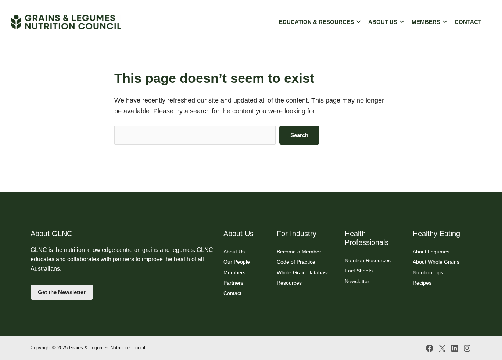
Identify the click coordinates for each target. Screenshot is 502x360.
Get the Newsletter (62, 292)
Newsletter (357, 281)
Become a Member (299, 251)
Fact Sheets (359, 271)
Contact (468, 22)
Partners (233, 283)
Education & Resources (316, 22)
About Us (382, 22)
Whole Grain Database (303, 272)
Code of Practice (296, 262)
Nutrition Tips (428, 272)
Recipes (422, 283)
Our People (236, 262)
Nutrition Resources (368, 260)
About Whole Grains (436, 262)
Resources (289, 283)
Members (426, 22)
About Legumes (431, 251)
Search (299, 135)
